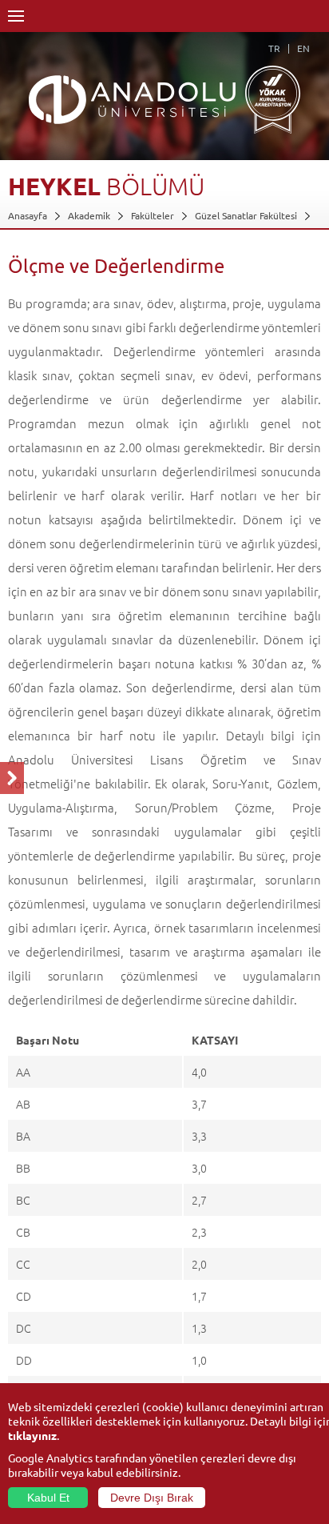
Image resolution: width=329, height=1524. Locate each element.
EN (303, 48)
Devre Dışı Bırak (151, 1497)
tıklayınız (32, 1435)
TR (274, 48)
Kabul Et (48, 1497)
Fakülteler (152, 215)
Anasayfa (27, 215)
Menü (16, 16)
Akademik (89, 215)
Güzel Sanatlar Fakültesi (246, 215)
